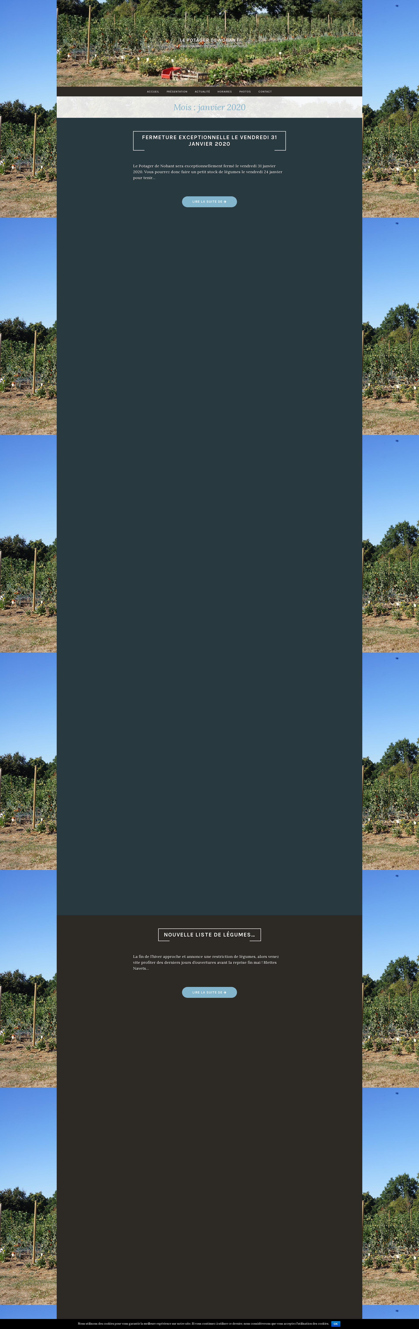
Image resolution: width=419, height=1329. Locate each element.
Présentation (177, 91)
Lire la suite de (209, 203)
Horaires (225, 91)
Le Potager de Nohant (209, 40)
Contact (265, 91)
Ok (336, 1324)
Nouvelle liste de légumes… (209, 935)
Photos (245, 91)
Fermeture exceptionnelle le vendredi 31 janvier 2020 (209, 140)
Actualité (202, 91)
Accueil (153, 91)
